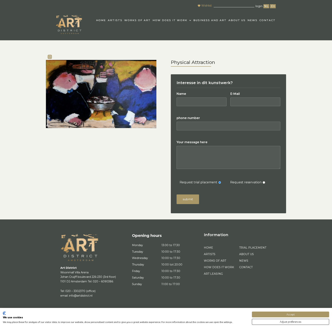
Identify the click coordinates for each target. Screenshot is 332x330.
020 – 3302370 (75, 291)
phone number (188, 118)
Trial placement (252, 247)
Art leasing (213, 273)
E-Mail (235, 94)
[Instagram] (50, 57)
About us (237, 20)
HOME (101, 20)
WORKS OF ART (137, 20)
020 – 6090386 (103, 281)
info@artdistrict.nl (80, 295)
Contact (267, 20)
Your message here (192, 142)
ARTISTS (115, 20)
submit (188, 199)
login (258, 6)
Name (181, 94)
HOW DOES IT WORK (170, 20)
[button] (172, 20)
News (252, 20)
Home (208, 247)
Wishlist (206, 5)
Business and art (210, 20)
